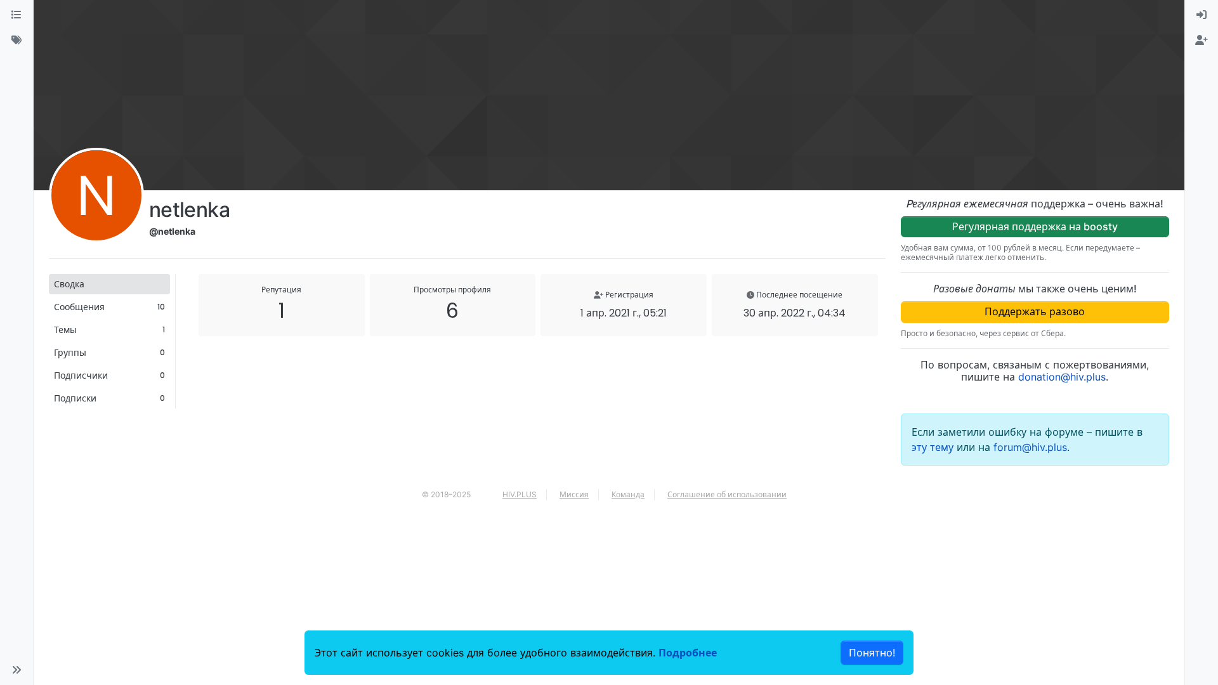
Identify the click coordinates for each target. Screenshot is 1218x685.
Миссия (574, 494)
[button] (16, 670)
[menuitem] (1201, 15)
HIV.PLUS (519, 494)
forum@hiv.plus (1030, 447)
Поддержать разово (1035, 311)
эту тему (934, 447)
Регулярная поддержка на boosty (1035, 226)
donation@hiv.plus (1062, 376)
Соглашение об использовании (727, 494)
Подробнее (687, 652)
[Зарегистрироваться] (1201, 40)
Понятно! (872, 652)
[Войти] (1201, 15)
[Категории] (16, 15)
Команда (628, 494)
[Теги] (16, 40)
